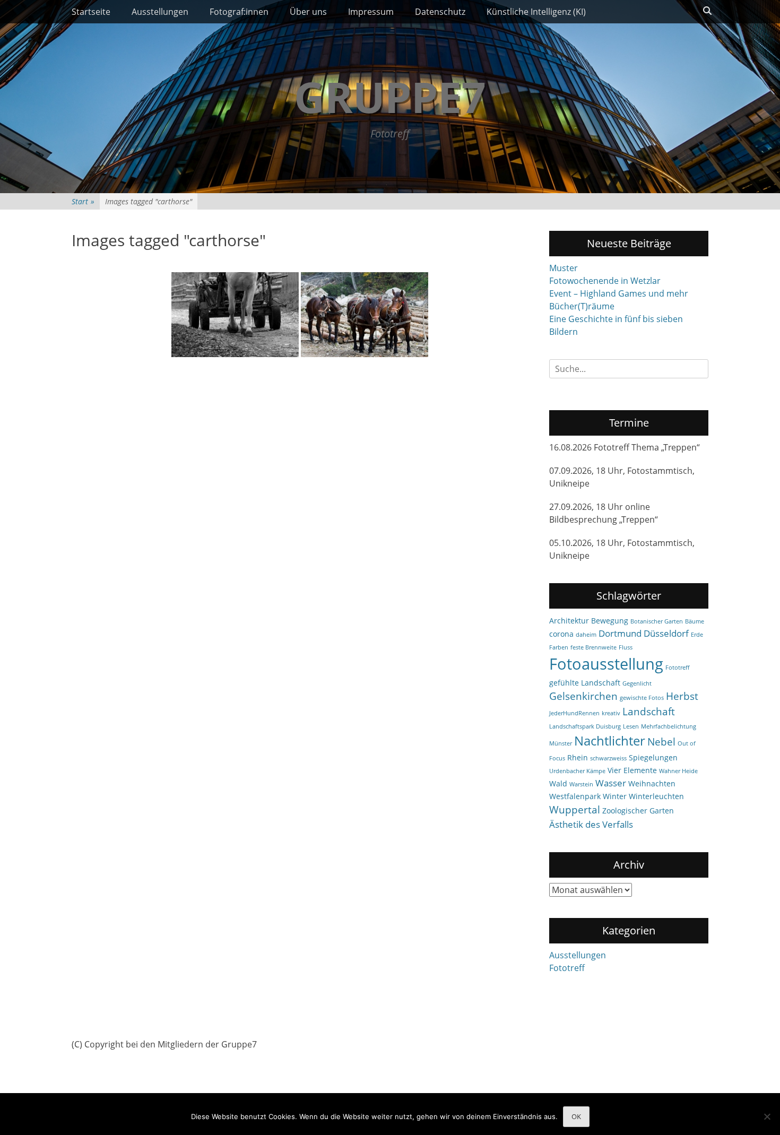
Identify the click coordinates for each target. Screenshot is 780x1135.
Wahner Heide (678, 771)
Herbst (682, 696)
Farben (558, 647)
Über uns (308, 12)
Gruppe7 (390, 96)
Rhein (577, 757)
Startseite (91, 12)
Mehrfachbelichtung (668, 726)
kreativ (611, 713)
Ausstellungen (160, 12)
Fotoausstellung (606, 663)
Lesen (631, 726)
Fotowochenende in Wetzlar (605, 281)
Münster (560, 743)
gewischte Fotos (642, 697)
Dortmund (620, 633)
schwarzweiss (608, 758)
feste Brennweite (593, 647)
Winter (615, 796)
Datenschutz (440, 12)
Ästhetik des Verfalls (591, 824)
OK (576, 1116)
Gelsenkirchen (583, 696)
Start (83, 201)
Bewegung (609, 621)
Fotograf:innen (239, 12)
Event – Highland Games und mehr (618, 293)
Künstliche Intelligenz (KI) (536, 12)
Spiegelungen (653, 757)
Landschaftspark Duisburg (585, 726)
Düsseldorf (666, 633)
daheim (586, 634)
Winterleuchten (656, 796)
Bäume (694, 621)
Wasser (610, 783)
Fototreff (677, 667)
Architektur (569, 621)
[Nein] (766, 1116)
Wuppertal (574, 810)
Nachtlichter (609, 740)
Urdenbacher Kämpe (577, 771)
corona (561, 634)
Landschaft (648, 711)
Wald (558, 783)
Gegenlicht (637, 683)
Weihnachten (651, 783)
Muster (563, 268)
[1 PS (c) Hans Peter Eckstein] (235, 314)
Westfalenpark (575, 796)
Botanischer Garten (656, 621)
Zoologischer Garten (638, 810)
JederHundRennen (574, 713)
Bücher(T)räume (581, 306)
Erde (697, 634)
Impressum (371, 12)
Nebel (661, 742)
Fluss (625, 647)
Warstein (581, 784)
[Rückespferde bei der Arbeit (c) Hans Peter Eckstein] (364, 314)
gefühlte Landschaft (584, 683)
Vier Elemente (632, 770)
